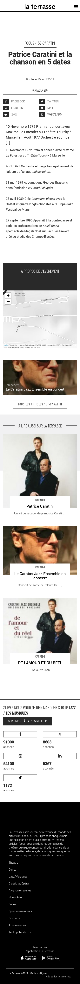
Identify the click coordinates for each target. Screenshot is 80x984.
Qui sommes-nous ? (20, 911)
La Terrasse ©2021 (18, 973)
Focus (12, 904)
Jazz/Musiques (18, 876)
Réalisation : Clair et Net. (58, 976)
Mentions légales (38, 973)
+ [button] (8, 295)
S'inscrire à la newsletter (27, 721)
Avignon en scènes (20, 890)
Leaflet (6, 345)
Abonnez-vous (17, 925)
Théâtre (13, 862)
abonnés (8, 744)
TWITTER (53, 101)
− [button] (8, 301)
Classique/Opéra (19, 883)
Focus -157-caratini (40, 43)
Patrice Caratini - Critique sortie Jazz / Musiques (33, 436)
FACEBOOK (18, 101)
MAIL (50, 108)
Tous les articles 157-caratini (40, 404)
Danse (12, 869)
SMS (14, 114)
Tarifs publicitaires (20, 932)
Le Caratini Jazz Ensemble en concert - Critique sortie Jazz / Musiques (37, 530)
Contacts (14, 918)
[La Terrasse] (40, 5)
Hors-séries (15, 897)
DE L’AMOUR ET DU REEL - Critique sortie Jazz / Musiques (33, 602)
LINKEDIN (17, 108)
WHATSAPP (54, 114)
